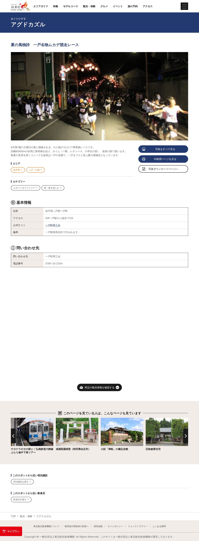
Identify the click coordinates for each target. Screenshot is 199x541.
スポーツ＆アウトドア (24, 187)
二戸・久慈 (34, 169)
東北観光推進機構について (46, 526)
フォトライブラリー (138, 526)
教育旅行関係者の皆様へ (77, 526)
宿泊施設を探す (21, 481)
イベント (118, 6)
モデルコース (70, 6)
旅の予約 (133, 6)
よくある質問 (159, 526)
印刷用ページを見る (165, 159)
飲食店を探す (19, 499)
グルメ (104, 6)
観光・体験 (89, 6)
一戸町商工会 (52, 225)
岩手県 (16, 169)
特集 (55, 6)
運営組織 (98, 526)
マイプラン (13, 531)
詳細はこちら (18, 419)
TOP (13, 516)
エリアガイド (40, 6)
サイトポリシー (115, 526)
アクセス (148, 6)
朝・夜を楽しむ (51, 187)
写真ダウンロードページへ (163, 168)
